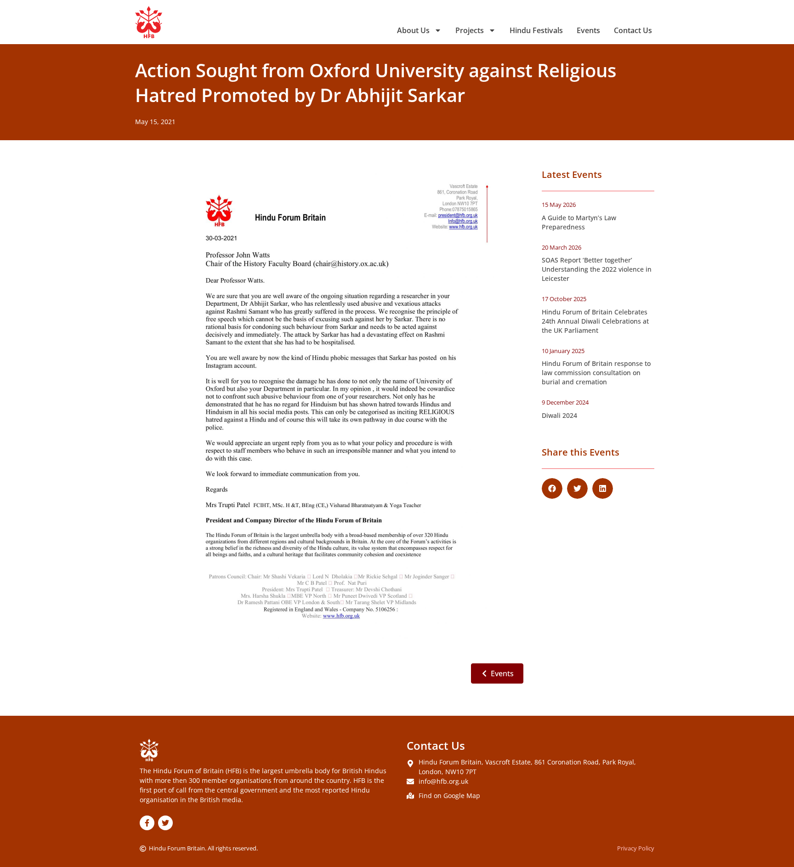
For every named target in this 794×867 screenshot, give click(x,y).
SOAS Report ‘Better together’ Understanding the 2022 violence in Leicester (597, 269)
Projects (469, 30)
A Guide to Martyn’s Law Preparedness (579, 222)
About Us (413, 30)
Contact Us (633, 30)
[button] (552, 488)
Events (588, 30)
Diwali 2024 (559, 415)
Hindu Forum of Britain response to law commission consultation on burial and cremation (596, 372)
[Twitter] (165, 823)
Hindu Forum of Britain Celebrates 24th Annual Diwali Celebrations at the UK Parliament (595, 321)
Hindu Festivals (536, 30)
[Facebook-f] (147, 823)
